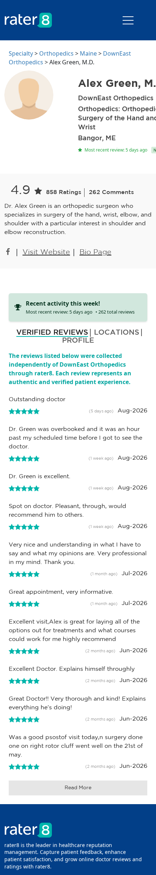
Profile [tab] (78, 340)
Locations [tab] (116, 332)
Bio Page (95, 252)
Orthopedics (56, 53)
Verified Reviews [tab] (52, 332)
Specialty (21, 53)
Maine (88, 53)
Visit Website (46, 252)
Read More (78, 788)
